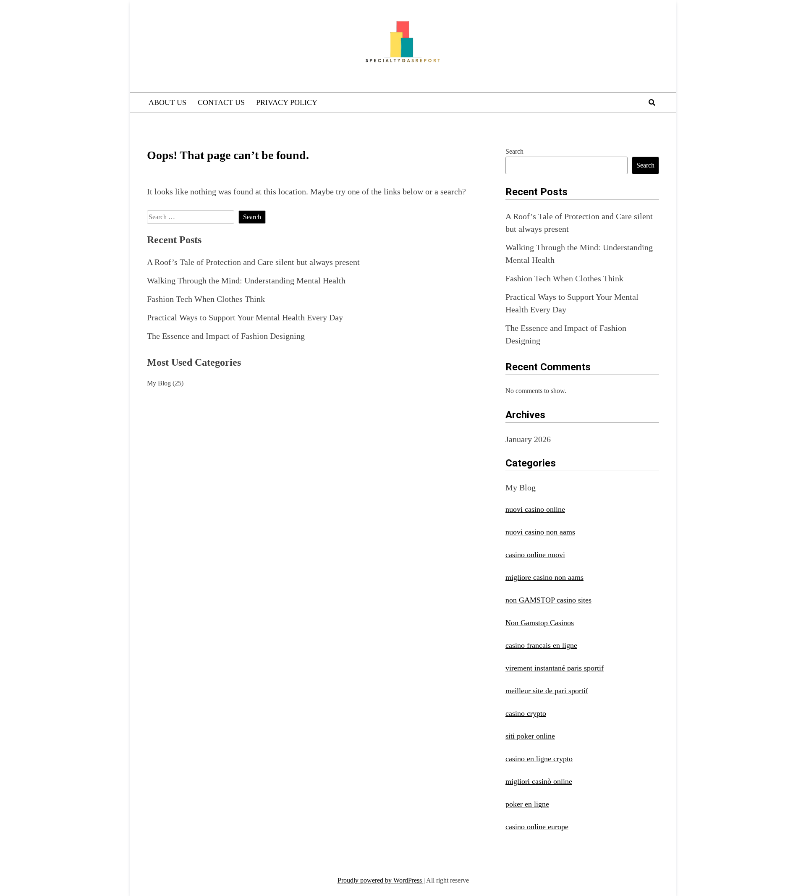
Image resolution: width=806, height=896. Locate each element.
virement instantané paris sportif (554, 668)
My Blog (159, 383)
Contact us (221, 102)
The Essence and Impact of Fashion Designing (226, 336)
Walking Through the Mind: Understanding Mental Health (246, 280)
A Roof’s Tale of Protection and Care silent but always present (253, 262)
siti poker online (530, 736)
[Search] (652, 102)
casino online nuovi (535, 554)
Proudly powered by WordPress (381, 880)
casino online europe (536, 827)
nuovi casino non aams (540, 532)
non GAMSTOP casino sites (548, 600)
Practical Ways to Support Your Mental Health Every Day (245, 317)
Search (514, 151)
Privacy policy (286, 102)
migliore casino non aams (544, 577)
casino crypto (525, 713)
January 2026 (528, 439)
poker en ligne (527, 804)
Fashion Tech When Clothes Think (206, 299)
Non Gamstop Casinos (539, 622)
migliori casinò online (538, 781)
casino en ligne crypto (539, 759)
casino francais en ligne (541, 645)
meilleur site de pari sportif (546, 690)
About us (167, 102)
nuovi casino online (535, 509)
